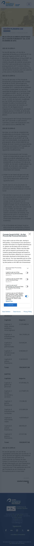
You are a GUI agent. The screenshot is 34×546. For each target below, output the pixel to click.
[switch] (26, 273)
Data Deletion (6, 311)
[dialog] (17, 273)
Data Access (17, 311)
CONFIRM (10, 304)
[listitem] (17, 268)
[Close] (30, 234)
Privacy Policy (28, 311)
